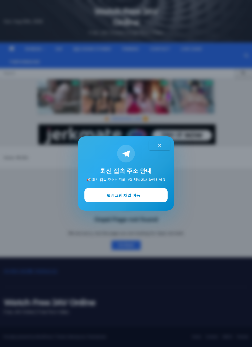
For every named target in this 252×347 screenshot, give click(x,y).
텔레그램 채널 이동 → (126, 195)
